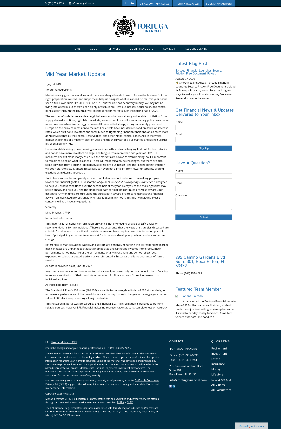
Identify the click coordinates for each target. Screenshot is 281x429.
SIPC (130, 402)
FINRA (120, 402)
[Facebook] (170, 386)
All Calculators (221, 390)
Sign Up (204, 148)
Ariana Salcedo (193, 296)
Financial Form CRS (64, 342)
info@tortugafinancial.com (85, 3)
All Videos (218, 385)
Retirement (219, 348)
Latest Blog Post (191, 64)
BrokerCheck (122, 348)
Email (178, 134)
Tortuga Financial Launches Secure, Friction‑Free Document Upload (198, 72)
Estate (215, 359)
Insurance (218, 364)
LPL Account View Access (154, 3)
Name (179, 122)
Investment (219, 353)
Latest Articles (221, 380)
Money (216, 369)
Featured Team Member (198, 289)
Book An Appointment (219, 3)
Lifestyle (217, 374)
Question (181, 195)
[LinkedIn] (174, 386)
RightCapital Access (188, 3)
